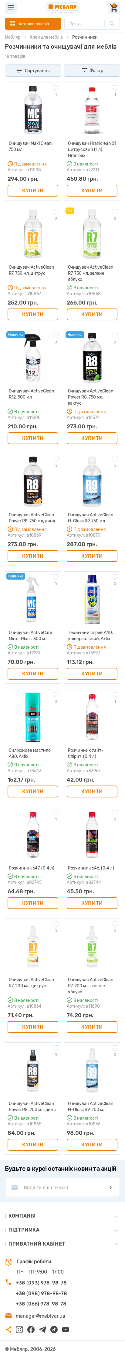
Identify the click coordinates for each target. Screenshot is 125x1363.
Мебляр (12, 37)
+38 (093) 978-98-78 (41, 1283)
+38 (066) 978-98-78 (41, 1304)
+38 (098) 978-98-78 (41, 1293)
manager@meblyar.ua (40, 1316)
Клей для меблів (46, 37)
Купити (33, 190)
